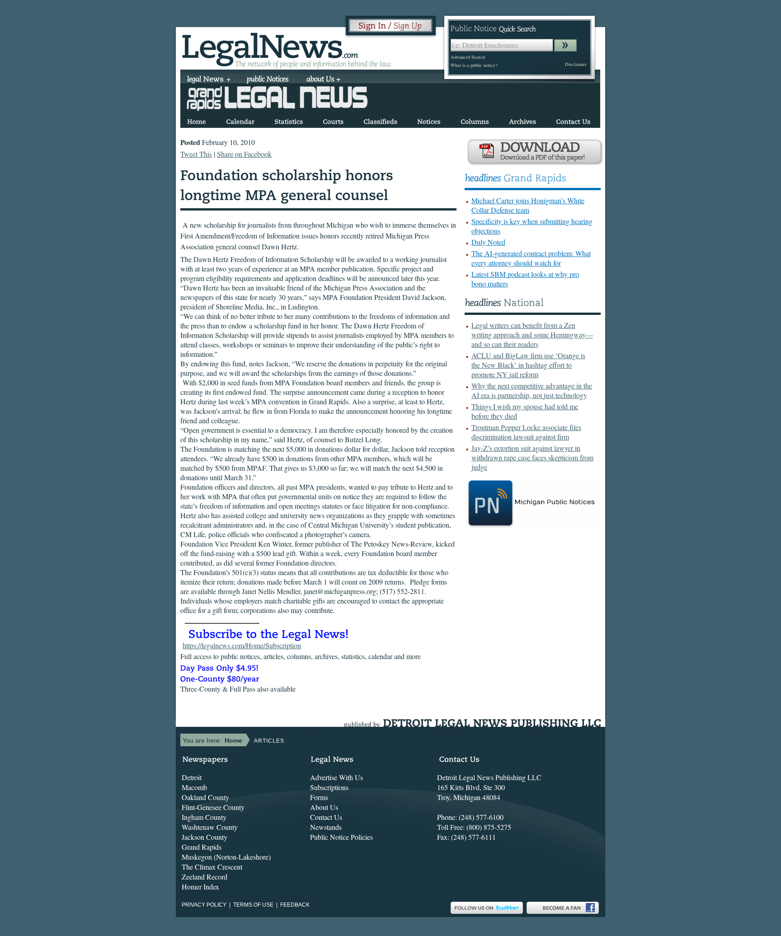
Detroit (192, 777)
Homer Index (200, 886)
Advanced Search (468, 57)
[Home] (196, 120)
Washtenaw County (210, 827)
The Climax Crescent (212, 866)
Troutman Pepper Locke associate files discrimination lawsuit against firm (526, 431)
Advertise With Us (336, 777)
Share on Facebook (244, 154)
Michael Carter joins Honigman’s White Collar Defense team (527, 205)
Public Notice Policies (341, 837)
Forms (319, 797)
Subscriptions (329, 787)
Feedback (295, 905)
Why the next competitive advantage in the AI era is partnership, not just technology (531, 390)
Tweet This (196, 154)
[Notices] (429, 120)
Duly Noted (488, 242)
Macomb (194, 787)
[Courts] (333, 120)
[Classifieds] (380, 120)
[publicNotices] (268, 80)
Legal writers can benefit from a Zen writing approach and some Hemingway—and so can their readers (532, 334)
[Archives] (522, 120)
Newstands (326, 827)
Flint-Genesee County (213, 807)
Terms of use (253, 905)
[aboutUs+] (323, 80)
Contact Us (326, 817)
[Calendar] (240, 120)
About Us (324, 807)
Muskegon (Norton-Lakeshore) (226, 856)
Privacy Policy (204, 905)
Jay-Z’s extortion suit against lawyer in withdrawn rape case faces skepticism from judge (532, 457)
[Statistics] (288, 120)
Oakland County (205, 797)
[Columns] (475, 120)
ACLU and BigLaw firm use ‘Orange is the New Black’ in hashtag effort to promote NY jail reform (528, 365)
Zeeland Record (204, 876)
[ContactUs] (573, 120)
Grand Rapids (201, 847)
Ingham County (204, 817)
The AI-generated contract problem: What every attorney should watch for (531, 257)
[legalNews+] (209, 80)
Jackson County (204, 837)
